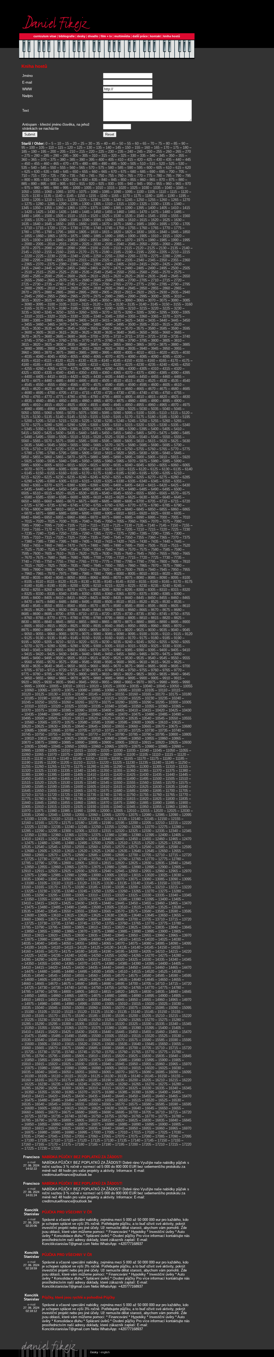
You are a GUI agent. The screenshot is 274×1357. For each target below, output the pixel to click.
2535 (85, 272)
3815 (25, 344)
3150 (165, 304)
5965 (120, 461)
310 (94, 156)
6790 (177, 505)
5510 (74, 437)
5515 (85, 437)
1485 (177, 212)
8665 (143, 610)
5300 (94, 425)
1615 (143, 220)
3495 (120, 324)
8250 (25, 590)
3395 (59, 320)
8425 (94, 598)
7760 (71, 562)
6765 (120, 505)
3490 (108, 324)
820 (65, 180)
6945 (36, 517)
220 (91, 152)
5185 (163, 417)
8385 (166, 594)
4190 (48, 365)
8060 (94, 578)
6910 (120, 513)
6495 (166, 489)
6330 (120, 481)
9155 (97, 638)
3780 (108, 340)
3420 (117, 320)
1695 (163, 224)
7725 (154, 558)
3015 (25, 300)
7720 (143, 558)
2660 (39, 280)
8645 (97, 610)
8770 (51, 618)
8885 (151, 622)
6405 (128, 485)
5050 (25, 413)
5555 (177, 437)
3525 (25, 328)
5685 (143, 445)
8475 (39, 602)
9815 (117, 674)
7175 (59, 529)
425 (149, 160)
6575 (186, 493)
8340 (62, 594)
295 (65, 156)
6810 (59, 509)
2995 (143, 296)
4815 (151, 397)
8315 (174, 590)
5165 (117, 417)
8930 (85, 626)
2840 (120, 288)
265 (178, 152)
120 (70, 148)
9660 (94, 666)
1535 (128, 216)
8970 (177, 626)
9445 (97, 654)
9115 (177, 634)
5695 (166, 445)
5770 (174, 449)
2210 (174, 252)
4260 (39, 369)
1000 (76, 188)
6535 (94, 493)
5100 (140, 413)
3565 (117, 328)
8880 (140, 622)
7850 (108, 566)
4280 (85, 369)
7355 (140, 537)
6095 (85, 469)
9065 (62, 634)
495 (114, 164)
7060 (131, 521)
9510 (82, 658)
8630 (62, 610)
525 (171, 164)
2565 (154, 272)
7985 (85, 574)
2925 (151, 292)
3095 (39, 304)
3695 (82, 336)
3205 (120, 308)
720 (43, 176)
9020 (128, 630)
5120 (185, 413)
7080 (177, 521)
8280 (94, 590)
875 (171, 180)
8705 (71, 614)
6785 (166, 505)
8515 (131, 602)
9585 (85, 662)
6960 (71, 517)
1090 (117, 192)
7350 (128, 537)
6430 (186, 485)
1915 (166, 236)
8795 (108, 618)
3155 (177, 304)
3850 (105, 344)
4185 (36, 365)
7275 (120, 533)
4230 (140, 365)
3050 (105, 300)
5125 (25, 417)
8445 (140, 598)
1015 (111, 188)
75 (160, 143)
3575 (140, 328)
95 (23, 148)
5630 (186, 441)
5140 (59, 417)
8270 (71, 590)
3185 (74, 308)
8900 (186, 622)
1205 (36, 200)
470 (65, 164)
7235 (28, 533)
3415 (105, 320)
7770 (94, 562)
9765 (166, 670)
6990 (140, 517)
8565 (82, 606)
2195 (140, 252)
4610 (177, 385)
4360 (105, 373)
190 (34, 152)
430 (159, 160)
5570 (48, 441)
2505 (186, 268)
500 (123, 164)
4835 (28, 401)
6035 (117, 465)
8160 (154, 582)
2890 (71, 292)
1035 (157, 188)
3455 (28, 324)
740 (82, 176)
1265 (174, 200)
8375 (143, 594)
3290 (151, 312)
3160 (188, 304)
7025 (51, 521)
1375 (94, 208)
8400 (36, 598)
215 (82, 152)
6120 (142, 469)
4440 (120, 377)
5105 (151, 413)
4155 (139, 361)
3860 (128, 344)
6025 (94, 465)
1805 (82, 232)
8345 (74, 594)
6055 (163, 465)
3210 (131, 308)
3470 (62, 324)
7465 (59, 545)
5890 (117, 457)
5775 (186, 449)
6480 (131, 489)
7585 (166, 549)
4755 (177, 393)
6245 (94, 477)
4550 (39, 385)
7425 (131, 541)
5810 (97, 453)
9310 (120, 646)
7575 (143, 549)
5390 (131, 429)
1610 (131, 220)
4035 (28, 357)
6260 (128, 477)
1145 (70, 196)
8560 (71, 606)
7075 (166, 521)
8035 (36, 578)
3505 (143, 324)
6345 (154, 481)
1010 (99, 188)
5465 (140, 433)
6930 (166, 513)
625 (27, 172)
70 (152, 143)
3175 (51, 308)
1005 (88, 188)
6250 (105, 477)
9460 (131, 654)
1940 (59, 240)
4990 (51, 409)
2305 (59, 260)
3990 (94, 353)
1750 (120, 228)
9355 (59, 650)
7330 (82, 537)
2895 (82, 292)
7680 (51, 558)
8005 (131, 574)
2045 (131, 244)
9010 (105, 630)
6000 (36, 465)
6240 (82, 477)
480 (85, 164)
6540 (105, 493)
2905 (105, 292)
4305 (143, 369)
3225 (166, 308)
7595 (25, 553)
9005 (94, 630)
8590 (140, 606)
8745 (163, 614)
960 (169, 184)
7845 (97, 566)
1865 (51, 236)
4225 (128, 365)
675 (123, 172)
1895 (120, 236)
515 (152, 164)
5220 (74, 421)
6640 (166, 497)
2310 (71, 260)
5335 (174, 425)
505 (133, 164)
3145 (154, 304)
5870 (71, 457)
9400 (163, 650)
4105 (25, 361)
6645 (177, 497)
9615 (154, 662)
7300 (177, 533)
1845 (174, 232)
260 (169, 152)
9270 (28, 646)
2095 (82, 248)
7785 (128, 562)
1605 (120, 220)
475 (75, 164)
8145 (119, 582)
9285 (62, 646)
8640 (85, 610)
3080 (174, 300)
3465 (51, 324)
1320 (131, 204)
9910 (166, 678)
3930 (120, 348)
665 (104, 172)
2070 (25, 248)
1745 (108, 228)
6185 (120, 473)
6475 (120, 489)
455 (37, 164)
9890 (120, 678)
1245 (128, 200)
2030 (97, 244)
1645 (48, 224)
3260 (82, 312)
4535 (174, 381)
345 (162, 156)
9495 (48, 658)
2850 (143, 288)
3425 (128, 320)
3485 (97, 324)
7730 (166, 558)
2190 (128, 252)
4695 (39, 393)
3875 (163, 344)
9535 (140, 658)
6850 (151, 509)
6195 (143, 473)
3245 (48, 312)
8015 (154, 574)
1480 (166, 212)
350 (171, 156)
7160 (25, 529)
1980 (151, 240)
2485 (140, 268)
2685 (97, 280)
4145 (116, 361)
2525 (62, 272)
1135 (47, 196)
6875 (39, 513)
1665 (94, 224)
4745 (154, 393)
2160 (59, 252)
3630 (97, 332)
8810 (143, 618)
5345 (28, 429)
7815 (28, 566)
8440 (128, 598)
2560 (143, 272)
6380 (71, 485)
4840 (39, 401)
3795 (143, 340)
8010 (143, 574)
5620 (163, 441)
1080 (94, 192)
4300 (131, 369)
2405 (120, 264)
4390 (174, 373)
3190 (85, 308)
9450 (108, 654)
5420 (36, 433)
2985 (120, 296)
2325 (105, 260)
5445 (94, 433)
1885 (97, 236)
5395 (143, 429)
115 (60, 148)
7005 (174, 517)
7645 (140, 553)
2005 (39, 244)
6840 (128, 509)
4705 (62, 393)
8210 (97, 586)
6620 (120, 497)
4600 (154, 385)
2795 (186, 284)
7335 (94, 537)
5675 (120, 445)
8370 (131, 594)
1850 (186, 232)
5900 (140, 457)
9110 (166, 634)
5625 (174, 441)
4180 (25, 365)
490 (104, 164)
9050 (28, 634)
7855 (120, 566)
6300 (51, 481)
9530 (128, 658)
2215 (186, 252)
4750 (166, 393)
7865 (143, 566)
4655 (117, 389)
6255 (117, 477)
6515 (48, 493)
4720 (97, 393)
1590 (85, 220)
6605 (85, 497)
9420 (39, 654)
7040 (85, 521)
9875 (85, 678)
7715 (131, 558)
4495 (82, 381)
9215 (71, 642)
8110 (39, 582)
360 (24, 160)
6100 (97, 469)
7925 (117, 570)
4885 (143, 401)
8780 (74, 618)
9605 (131, 662)
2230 (51, 256)
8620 (39, 610)
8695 (48, 614)
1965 (117, 240)
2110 (117, 248)
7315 (48, 537)
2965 (74, 296)
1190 (171, 196)
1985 (163, 240)
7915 (94, 570)
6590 (51, 497)
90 (183, 143)
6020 (82, 465)
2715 (166, 280)
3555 (94, 328)
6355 (177, 481)
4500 (94, 381)
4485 (59, 381)
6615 (108, 497)
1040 (168, 188)
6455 (74, 489)
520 (162, 164)
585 (120, 168)
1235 (105, 200)
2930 (163, 292)
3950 (166, 348)
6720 (186, 501)
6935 (177, 513)
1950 (82, 240)
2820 (74, 288)
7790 (140, 562)
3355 (131, 316)
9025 (140, 630)
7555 (97, 549)
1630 (177, 220)
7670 (28, 558)
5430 (59, 433)
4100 (177, 357)
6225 (48, 477)
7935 (140, 570)
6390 (94, 485)
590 (130, 168)
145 (118, 148)
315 (104, 156)
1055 (36, 192)
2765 (117, 284)
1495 (36, 216)
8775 (62, 618)
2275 (154, 256)
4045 (51, 357)
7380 (28, 541)
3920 (97, 348)
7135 (139, 525)
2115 (128, 248)
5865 (59, 457)
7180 (71, 529)
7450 (25, 545)
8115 (50, 582)
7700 (97, 558)
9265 (186, 642)
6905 (108, 513)
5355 (51, 429)
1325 (143, 204)
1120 (184, 192)
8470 (28, 602)
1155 (92, 196)
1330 (154, 204)
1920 (177, 236)
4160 (151, 361)
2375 (51, 264)
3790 (131, 340)
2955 (51, 296)
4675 (163, 389)
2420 (154, 264)
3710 (117, 336)
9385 (128, 650)
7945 (163, 570)
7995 (108, 574)
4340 (59, 373)
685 (143, 172)
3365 (154, 316)
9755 (143, 670)
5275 (36, 425)
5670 (108, 445)
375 (53, 160)
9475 (166, 654)
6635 (154, 497)
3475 (74, 324)
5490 (28, 437)
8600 (163, 606)
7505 (151, 545)
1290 (62, 204)
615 (178, 168)
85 (175, 143)
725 (53, 176)
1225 (82, 200)
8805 (131, 618)
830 (85, 180)
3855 (117, 344)
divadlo (93, 36)
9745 (120, 670)
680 (133, 172)
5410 (177, 429)
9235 (117, 642)
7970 (51, 574)
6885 (62, 513)
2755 (94, 284)
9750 (131, 670)
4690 (28, 393)
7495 (128, 545)
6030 (105, 465)
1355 (48, 208)
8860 (94, 622)
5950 (85, 461)
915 (82, 184)
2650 (186, 276)
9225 (94, 642)
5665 (97, 445)
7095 (48, 525)
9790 (59, 674)
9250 (151, 642)
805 (37, 180)
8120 (62, 582)
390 (82, 160)
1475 (154, 212)
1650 (59, 224)
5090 (117, 413)
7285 (143, 533)
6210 (177, 473)
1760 (143, 228)
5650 (62, 445)
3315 (39, 316)
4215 (105, 365)
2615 (105, 276)
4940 (105, 405)
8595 (151, 606)
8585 (128, 606)
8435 (117, 598)
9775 (25, 674)
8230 (143, 586)
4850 (62, 401)
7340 (105, 537)
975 (27, 188)
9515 (94, 658)
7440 (166, 541)
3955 (177, 348)
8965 (166, 626)
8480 (51, 602)
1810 (94, 232)
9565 (39, 662)
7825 (51, 566)
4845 (51, 401)
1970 (128, 240)
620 (188, 168)
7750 (48, 562)
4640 (82, 389)
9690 (163, 666)
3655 (154, 332)
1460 (120, 212)
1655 (71, 224)
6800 (36, 509)
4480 (48, 381)
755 (111, 176)
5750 (128, 449)
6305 (62, 481)
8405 (48, 598)
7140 (151, 525)
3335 (85, 316)
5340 (186, 425)
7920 (105, 570)
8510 (120, 602)
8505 (108, 602)
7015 (28, 521)
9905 (154, 678)
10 (59, 143)
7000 (163, 517)
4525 (151, 381)
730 (63, 176)
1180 (148, 196)
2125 (151, 248)
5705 (25, 449)
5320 (140, 425)
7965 (39, 574)
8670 (154, 610)
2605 (82, 276)
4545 (28, 385)
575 (101, 168)
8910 (39, 626)
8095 (174, 578)
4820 (163, 397)
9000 (82, 630)
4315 (166, 369)
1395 (140, 208)
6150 (39, 473)
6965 (82, 517)
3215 (143, 308)
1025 (134, 188)
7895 (48, 570)
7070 (154, 521)
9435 (74, 654)
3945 (154, 348)
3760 (62, 340)
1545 (151, 216)
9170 (131, 638)
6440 (39, 489)
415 (130, 160)
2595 (59, 276)
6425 (174, 485)
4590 (131, 385)
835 (94, 180)
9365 (82, 650)
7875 (166, 566)
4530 (163, 381)
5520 (97, 437)
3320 (51, 316)
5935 (51, 461)
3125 (108, 304)
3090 (28, 304)
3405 (82, 320)
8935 (97, 626)
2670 (62, 280)
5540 (143, 437)
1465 (131, 212)
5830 (143, 453)
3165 (28, 308)
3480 (85, 324)
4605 (166, 385)
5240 (120, 421)
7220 (163, 529)
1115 (173, 192)
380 (63, 160)
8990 (59, 630)
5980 (154, 461)
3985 (82, 353)
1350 (36, 208)
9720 (62, 670)
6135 (177, 469)
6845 (140, 509)
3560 (105, 328)
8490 (74, 602)
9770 (177, 670)
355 (181, 156)
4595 (143, 385)
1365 (71, 208)
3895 (39, 348)
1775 (177, 228)
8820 (166, 618)
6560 (151, 493)
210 (72, 152)
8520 (143, 602)
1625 (166, 220)
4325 (25, 373)
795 (188, 176)
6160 (62, 473)
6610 (97, 497)
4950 (128, 405)
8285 (105, 590)
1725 (62, 228)
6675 (82, 501)
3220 (154, 308)
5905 (151, 457)
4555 (51, 385)
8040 (48, 578)
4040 (39, 357)
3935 (131, 348)
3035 (71, 300)
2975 (97, 296)
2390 (85, 264)
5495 (39, 437)
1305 (97, 204)
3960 (25, 353)
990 (56, 188)
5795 (62, 453)
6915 (131, 513)
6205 (166, 473)
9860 (51, 678)
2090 (71, 248)
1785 (36, 232)
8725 (117, 614)
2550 (120, 272)
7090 (36, 525)
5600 (117, 441)
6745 (74, 505)
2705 (143, 280)
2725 (25, 284)
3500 (131, 324)
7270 (108, 533)
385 (72, 160)
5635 (28, 445)
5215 (62, 421)
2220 (28, 256)
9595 (108, 662)
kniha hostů (171, 36)
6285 (186, 477)
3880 (174, 344)
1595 (97, 220)
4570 (85, 385)
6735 (51, 505)
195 (43, 152)
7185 (82, 529)
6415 (151, 485)
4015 (151, 353)
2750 (82, 284)
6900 (97, 513)
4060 (85, 357)
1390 (128, 208)
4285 (97, 369)
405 (111, 160)
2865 (177, 288)
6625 (131, 497)
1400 (151, 208)
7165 (36, 529)
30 (90, 143)
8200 (74, 586)
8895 (174, 622)
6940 (25, 517)
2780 (151, 284)
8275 (82, 590)
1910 (154, 236)
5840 (166, 453)
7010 (186, 517)
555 (63, 168)
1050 (25, 192)
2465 (94, 268)
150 (128, 148)
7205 (128, 529)
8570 (94, 606)
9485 (25, 658)
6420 (163, 485)
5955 (97, 461)
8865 (105, 622)
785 (169, 176)
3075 (163, 300)
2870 (25, 292)
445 (188, 160)
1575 (51, 220)
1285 (51, 204)
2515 (39, 272)
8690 (36, 614)
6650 (25, 501)
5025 (131, 409)
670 (114, 172)
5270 (25, 425)
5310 (117, 425)
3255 (71, 312)
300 (75, 156)
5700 (177, 445)
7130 (128, 525)
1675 (117, 224)
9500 (59, 658)
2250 (97, 256)
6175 (97, 473)
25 (82, 143)
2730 (36, 284)
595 (140, 168)
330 (133, 156)
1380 (105, 208)
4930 (82, 405)
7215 (151, 529)
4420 (74, 377)
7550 (85, 549)
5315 (128, 425)
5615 (151, 441)
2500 (174, 268)
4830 (186, 397)
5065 (59, 413)
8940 (108, 626)
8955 (143, 626)
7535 (51, 549)
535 (24, 168)
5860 (48, 457)
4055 (74, 357)
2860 (166, 288)
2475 (117, 268)
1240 (117, 200)
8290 (117, 590)
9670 (117, 666)
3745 (28, 340)
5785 (39, 453)
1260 (163, 200)
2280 (166, 256)
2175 (94, 252)
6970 (94, 517)
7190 (94, 529)
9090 (120, 634)
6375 (59, 485)
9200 (36, 642)
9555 (186, 658)
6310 (74, 481)
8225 (131, 586)
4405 (39, 377)
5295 (82, 425)
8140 (108, 582)
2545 (108, 272)
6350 (166, 481)
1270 (186, 200)
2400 (108, 264)
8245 (177, 586)
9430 (62, 654)
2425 (166, 264)
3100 (51, 304)
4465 (177, 377)
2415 (143, 264)
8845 (59, 622)
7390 (51, 541)
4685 (186, 389)
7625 (94, 553)
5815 (108, 453)
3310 (28, 316)
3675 (36, 336)
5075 (82, 413)
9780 (36, 674)
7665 (186, 553)
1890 (108, 236)
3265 (94, 312)
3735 (174, 336)
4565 (74, 385)
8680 (177, 610)
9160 (108, 638)
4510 (117, 381)
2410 (131, 264)
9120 (188, 634)
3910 (74, 348)
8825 (177, 618)
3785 (120, 340)
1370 (82, 208)
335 (143, 156)
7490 (117, 545)
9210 (59, 642)
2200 (151, 252)
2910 (117, 292)
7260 (85, 533)
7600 (36, 553)
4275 (74, 369)
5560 (25, 441)
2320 (94, 260)
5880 (94, 457)
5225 (85, 421)
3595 (186, 328)
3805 (166, 340)
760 (120, 176)
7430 (143, 541)
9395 (151, 650)
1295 (74, 204)
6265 (140, 477)
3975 (59, 353)
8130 (85, 582)
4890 (154, 401)
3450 (186, 320)
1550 (163, 216)
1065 (59, 192)
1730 (74, 228)
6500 (177, 489)
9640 (48, 666)
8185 (39, 586)
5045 (177, 409)
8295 (128, 590)
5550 (166, 437)
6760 (108, 505)
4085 (143, 357)
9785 (48, 674)
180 (185, 148)
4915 (48, 405)
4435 (108, 377)
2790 (174, 284)
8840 (48, 622)
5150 (82, 417)
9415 (28, 654)
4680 (174, 389)
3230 (177, 308)
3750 (39, 340)
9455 (120, 654)
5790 (51, 453)
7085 (25, 525)
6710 (163, 501)
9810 (105, 674)
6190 (131, 473)
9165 (120, 638)
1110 (162, 192)
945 (140, 184)
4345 (71, 373)
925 (101, 184)
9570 (51, 662)
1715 (39, 228)
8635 (74, 610)
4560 (62, 385)
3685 (59, 336)
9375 (105, 650)
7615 (71, 553)
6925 (154, 513)
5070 (71, 413)
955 (159, 184)
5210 (51, 421)
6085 (62, 469)
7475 (82, 545)
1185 (159, 196)
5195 (186, 417)
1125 (25, 196)
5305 (105, 425)
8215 (108, 586)
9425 (51, 654)
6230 (59, 477)
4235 (151, 365)
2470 (105, 268)
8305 (151, 590)
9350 (48, 650)
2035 (108, 244)
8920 (62, 626)
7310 (36, 537)
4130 (82, 361)
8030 (25, 578)
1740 (97, 228)
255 (159, 152)
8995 (71, 630)
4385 (163, 373)
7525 (28, 549)
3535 (48, 328)
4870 (108, 401)
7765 (82, 562)
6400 (117, 485)
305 (85, 156)
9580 (74, 662)
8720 (105, 614)
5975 (143, 461)
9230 (105, 642)
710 (24, 176)
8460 (174, 598)
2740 (59, 284)
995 (65, 188)
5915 (174, 457)
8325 (28, 594)
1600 (108, 220)
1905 (143, 236)
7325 (71, 537)
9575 (62, 662)
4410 (51, 377)
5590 (94, 441)
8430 (105, 598)
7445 (177, 541)
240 (130, 152)
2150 (36, 252)
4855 (74, 401)
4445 (131, 377)
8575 (105, 606)
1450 (97, 212)
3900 (51, 348)
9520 (105, 658)
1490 (25, 216)
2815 (62, 288)
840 (104, 180)
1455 (108, 212)
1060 (48, 192)
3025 (48, 300)
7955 (186, 570)
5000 (74, 409)
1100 (140, 192)
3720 (140, 336)
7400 (74, 541)
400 (101, 160)
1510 (71, 216)
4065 (97, 357)
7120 (105, 525)
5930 (39, 461)
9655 (82, 666)
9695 (174, 666)
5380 (108, 429)
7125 (116, 525)
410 (120, 160)
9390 (140, 650)
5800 (74, 453)
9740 (108, 670)
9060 (51, 634)
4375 (140, 373)
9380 (117, 650)
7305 (25, 537)
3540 (59, 328)
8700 (59, 614)
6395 (105, 485)
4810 (140, 397)
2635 (151, 276)
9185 (166, 638)
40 (106, 143)
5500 (51, 437)
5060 (48, 413)
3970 (48, 353)
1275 (28, 204)
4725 (108, 393)
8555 (59, 606)
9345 (36, 650)
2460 (82, 268)
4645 (94, 389)
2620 (117, 276)
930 (111, 184)
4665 (140, 389)
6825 (94, 509)
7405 (85, 541)
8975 (25, 630)
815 (56, 180)
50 (121, 143)
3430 (140, 320)
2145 (25, 252)
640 (56, 172)
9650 (71, 666)
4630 (59, 389)
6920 (143, 513)
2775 (140, 284)
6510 (36, 493)
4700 (51, 393)
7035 (74, 521)
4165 (162, 361)
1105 (151, 192)
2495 (163, 268)
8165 (165, 582)
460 (46, 164)
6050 (151, 465)
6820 (82, 509)
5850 (25, 457)
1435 (62, 212)
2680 (85, 280)
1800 (71, 232)
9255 (163, 642)
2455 (71, 268)
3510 (154, 324)
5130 (36, 417)
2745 (71, 284)
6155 (51, 473)
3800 (154, 340)
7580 (154, 549)
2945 (28, 296)
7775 (105, 562)
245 (140, 152)
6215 (25, 477)
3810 (177, 340)
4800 (117, 397)
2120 (139, 248)
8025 (177, 574)
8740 (151, 614)
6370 (48, 485)
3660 (166, 332)
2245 (85, 256)
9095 (131, 634)
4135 (93, 361)
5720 (59, 449)
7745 (36, 562)
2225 (39, 256)
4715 (85, 393)
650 (75, 172)
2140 (185, 248)
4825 (174, 397)
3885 (186, 344)
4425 (85, 377)
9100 (143, 634)
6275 (163, 477)
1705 (186, 224)
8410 (59, 598)
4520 (140, 381)
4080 (131, 357)
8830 (25, 622)
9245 (140, 642)
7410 (97, 541)
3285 (140, 312)
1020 (122, 188)
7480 (94, 545)
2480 (128, 268)
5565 (36, 441)
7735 (177, 558)
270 (188, 152)
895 (43, 184)
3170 (39, 308)
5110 (163, 413)
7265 (97, 533)
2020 (74, 244)
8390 (177, 594)
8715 (94, 614)
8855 (82, 622)
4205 (82, 365)
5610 (140, 441)
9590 (97, 662)
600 (149, 168)
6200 (154, 473)
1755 (131, 228)
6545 (117, 493)
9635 (36, 666)
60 (137, 143)
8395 (25, 598)
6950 (48, 517)
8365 (120, 594)
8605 (174, 606)
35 (98, 143)
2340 (140, 260)
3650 (143, 332)
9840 (174, 674)
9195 (25, 642)
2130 (162, 248)
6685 (105, 501)
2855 (154, 288)
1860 (39, 236)
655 (85, 172)
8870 (117, 622)
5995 (25, 465)
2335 (128, 260)
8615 (28, 610)
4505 (105, 381)
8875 (128, 622)
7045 (97, 521)
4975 (186, 405)
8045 (59, 578)
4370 (128, 373)
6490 (154, 489)
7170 (48, 529)
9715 (51, 670)
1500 (48, 216)
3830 (59, 344)
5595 (105, 441)
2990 (131, 296)
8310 (163, 590)
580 (111, 168)
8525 (154, 602)
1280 (39, 204)
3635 (108, 332)
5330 (163, 425)
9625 (177, 662)
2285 (177, 256)
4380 (151, 373)
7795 (151, 562)
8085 (151, 578)
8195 (62, 586)
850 (123, 180)
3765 (74, 340)
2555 (131, 272)
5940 (62, 461)
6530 (82, 493)
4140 (105, 361)
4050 (62, 357)
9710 (39, 670)
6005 (48, 465)
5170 (128, 417)
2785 (163, 284)
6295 (39, 481)
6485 (143, 489)
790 (178, 176)
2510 (28, 272)
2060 (166, 244)
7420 (120, 541)
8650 (108, 610)
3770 (85, 340)
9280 (51, 646)
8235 (154, 586)
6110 (120, 469)
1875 (74, 236)
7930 (128, 570)
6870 (28, 513)
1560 (186, 216)
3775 (97, 340)
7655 (163, 553)
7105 (71, 525)
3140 (142, 304)
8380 (154, 594)
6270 (151, 477)
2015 (62, 244)
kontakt (155, 36)
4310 (154, 369)
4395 (186, 373)
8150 (131, 582)
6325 (108, 481)
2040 (120, 244)
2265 (131, 256)
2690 (108, 280)
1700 (174, 224)
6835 (117, 509)
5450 (105, 433)
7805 (174, 562)
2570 (166, 272)
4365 (117, 373)
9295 (85, 646)
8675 (166, 610)
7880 (177, 566)
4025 (174, 353)
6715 (174, 501)
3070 (151, 300)
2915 (128, 292)
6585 (39, 497)
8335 (51, 594)
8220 (120, 586)
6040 (128, 465)
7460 (48, 545)
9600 (120, 662)
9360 (71, 650)
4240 (163, 365)
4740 (143, 393)
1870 (62, 236)
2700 (131, 280)
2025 (85, 244)
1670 (105, 224)
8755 (186, 614)
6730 (39, 505)
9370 (94, 650)
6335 (131, 481)
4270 (62, 369)
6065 (186, 465)
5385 (120, 429)
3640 (120, 332)
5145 (71, 417)
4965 (163, 405)
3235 (25, 312)
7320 (59, 537)
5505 (62, 437)
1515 (82, 216)
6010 (59, 465)
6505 (25, 493)
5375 (97, 429)
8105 (28, 582)
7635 (117, 553)
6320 (97, 481)
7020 (39, 521)
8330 (39, 594)
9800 (82, 674)
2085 (59, 248)
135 (99, 148)
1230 (94, 200)
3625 (85, 332)
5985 (166, 461)
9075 (85, 634)
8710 (82, 614)
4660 (128, 389)
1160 (103, 196)
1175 (137, 196)
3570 (128, 328)
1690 (151, 224)
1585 (74, 220)
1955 (94, 240)
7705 (108, 558)
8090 (163, 578)
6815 (71, 509)
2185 (117, 252)
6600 (74, 497)
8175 (188, 582)
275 (27, 156)
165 (156, 148)
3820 (36, 344)
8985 (48, 630)
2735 (48, 284)
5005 (85, 409)
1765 (154, 228)
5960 (108, 461)
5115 (174, 413)
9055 (39, 634)
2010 (51, 244)
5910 (163, 457)
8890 (163, 622)
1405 (163, 208)
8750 (174, 614)
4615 (25, 389)
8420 (82, 598)
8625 (51, 610)
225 (101, 152)
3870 (151, 344)
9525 (117, 658)
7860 (131, 566)
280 (37, 156)
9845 (186, 674)
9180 (154, 638)
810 (46, 180)
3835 (71, 344)
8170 (177, 582)
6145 (28, 473)
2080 (48, 248)
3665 (177, 332)
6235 (71, 477)
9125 (28, 638)
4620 (36, 389)
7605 (48, 553)
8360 (108, 594)
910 (72, 184)
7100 (59, 525)
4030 (186, 353)
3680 (48, 336)
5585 (82, 441)
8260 (48, 590)
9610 (143, 662)
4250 (186, 365)
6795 (25, 509)
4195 (59, 365)
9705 (28, 670)
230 (111, 152)
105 (41, 148)
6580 (28, 497)
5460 (128, 433)
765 (130, 176)
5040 (166, 409)
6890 (74, 513)
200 (53, 152)
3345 (108, 316)
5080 (94, 413)
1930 (36, 240)
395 (91, 160)
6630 (143, 497)
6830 (105, 509)
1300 (85, 204)
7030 (62, 521)
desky (81, 36)
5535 (131, 437)
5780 (28, 453)
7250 (62, 533)
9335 (177, 646)
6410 (140, 485)
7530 (39, 549)
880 (181, 180)
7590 (177, 549)
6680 (94, 501)
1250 (140, 200)
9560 (28, 662)
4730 (120, 393)
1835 (151, 232)
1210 (48, 200)
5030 (143, 409)
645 (65, 172)
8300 (140, 590)
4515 (128, 381)
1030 (145, 188)
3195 (97, 308)
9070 (74, 634)
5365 (74, 429)
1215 (59, 200)
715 (34, 176)
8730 (128, 614)
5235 (108, 421)
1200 (25, 200)
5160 (105, 417)
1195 (182, 196)
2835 (108, 288)
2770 (128, 284)
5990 (177, 461)
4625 (48, 389)
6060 (174, 465)
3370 (166, 316)
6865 (186, 509)
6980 (117, 517)
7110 (82, 525)
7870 (154, 566)
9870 (74, 678)
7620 (82, 553)
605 (159, 168)
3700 (94, 336)
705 (181, 172)
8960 (154, 626)
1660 (82, 224)
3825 (48, 344)
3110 (74, 304)
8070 (117, 578)
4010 (140, 353)
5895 (128, 457)
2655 (28, 280)
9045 (186, 630)
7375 (186, 537)
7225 (174, 529)
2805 (39, 288)
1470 (143, 212)
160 (147, 148)
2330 (117, 260)
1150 (81, 196)
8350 (85, 594)
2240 (74, 256)
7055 (120, 521)
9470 (154, 654)
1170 (126, 196)
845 (114, 180)
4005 (128, 353)
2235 (62, 256)
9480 (177, 654)
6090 (74, 469)
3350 (120, 316)
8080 (140, 578)
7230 (186, 529)
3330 (74, 316)
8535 (177, 602)
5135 (48, 417)
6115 (131, 469)
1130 (36, 196)
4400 (28, 377)
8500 (97, 602)
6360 (25, 485)
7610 (59, 553)
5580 (71, 441)
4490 (71, 381)
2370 (39, 264)
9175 (143, 638)
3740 (186, 336)
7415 (108, 541)
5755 (140, 449)
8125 (73, 582)
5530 (120, 437)
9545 (163, 658)
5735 (94, 449)
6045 (140, 465)
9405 (174, 650)
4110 (36, 361)
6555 (140, 493)
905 (63, 184)
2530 (74, 272)
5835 (154, 453)
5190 (174, 417)
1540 (140, 216)
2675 (74, 280)
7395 (62, 541)
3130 (119, 304)
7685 (62, 558)
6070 (28, 469)
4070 (108, 357)
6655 (36, 501)
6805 (48, 509)
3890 (28, 348)
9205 (48, 642)
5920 (186, 457)
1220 (71, 200)
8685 (25, 614)
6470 (108, 489)
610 (169, 168)
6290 (28, 481)
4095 (166, 357)
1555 (174, 216)
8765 (39, 618)
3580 (151, 328)
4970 (174, 405)
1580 (62, 220)
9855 (39, 678)
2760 (105, 284)
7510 (163, 545)
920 (91, 184)
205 (63, 152)
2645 (174, 276)
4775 (59, 397)
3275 (117, 312)
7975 (62, 574)
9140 (62, 638)
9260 (174, 642)
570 (91, 168)
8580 (117, 606)
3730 (163, 336)
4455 (154, 377)
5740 (105, 449)
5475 (163, 433)
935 (120, 184)
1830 (140, 232)
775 (149, 176)
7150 (174, 525)
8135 (96, 582)
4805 (128, 397)
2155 (48, 252)
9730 (85, 670)
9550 (174, 658)
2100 (94, 248)
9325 (154, 646)
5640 (39, 445)
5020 (120, 409)
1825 (128, 232)
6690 (117, 501)
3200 (108, 308)
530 (181, 164)
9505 (71, 658)
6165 (74, 473)
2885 (59, 292)
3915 (85, 348)
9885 (108, 678)
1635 (25, 224)
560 (72, 168)
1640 (36, 224)
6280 (174, 477)
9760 (154, 670)
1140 (58, 196)
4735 (131, 393)
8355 (97, 594)
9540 (151, 658)
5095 (128, 413)
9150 (85, 638)
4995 (62, 409)
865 (152, 180)
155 (137, 148)
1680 (128, 224)
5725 (71, 449)
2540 (97, 272)
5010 (97, 409)
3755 (51, 340)
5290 (71, 425)
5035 (154, 409)
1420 (28, 212)
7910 (82, 570)
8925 (74, 626)
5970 (131, 461)
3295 (163, 312)
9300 (97, 646)
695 (162, 172)
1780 (25, 232)
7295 (166, 533)
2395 (97, 264)
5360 (62, 429)
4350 (82, 373)
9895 (131, 678)
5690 (154, 445)
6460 (85, 489)
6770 (131, 505)
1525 (105, 216)
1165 (115, 196)
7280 (131, 533)
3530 (36, 328)
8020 (166, 574)
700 (171, 172)
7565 (120, 549)
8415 (71, 598)
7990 (97, 574)
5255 (154, 421)
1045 (180, 188)
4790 (94, 397)
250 (149, 152)
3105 (62, 304)
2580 (25, 276)
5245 (131, 421)
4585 (120, 385)
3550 (82, 328)
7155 (185, 525)
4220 (117, 365)
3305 (186, 312)
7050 (108, 521)
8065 (105, 578)
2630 (140, 276)
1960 (105, 240)
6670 (71, 501)
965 (178, 184)
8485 (62, 602)
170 (166, 148)
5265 (177, 421)
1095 (128, 192)
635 (46, 172)
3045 (94, 300)
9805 (94, 674)
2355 (174, 260)
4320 (177, 369)
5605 (128, 441)
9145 (74, 638)
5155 (94, 417)
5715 (48, 449)
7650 (151, 553)
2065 (177, 244)
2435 (25, 268)
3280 (128, 312)
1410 (174, 208)
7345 (117, 537)
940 (130, 184)
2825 (85, 288)
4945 (117, 405)
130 (89, 148)
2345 (151, 260)
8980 (36, 630)
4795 (105, 397)
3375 (177, 316)
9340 (25, 650)
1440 (74, 212)
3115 (85, 304)
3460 (39, 324)
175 (176, 148)
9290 (74, 646)
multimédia (122, 36)
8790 (97, 618)
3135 (131, 304)
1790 (48, 232)
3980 (71, 353)
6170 (85, 473)
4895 (166, 401)
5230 (97, 421)
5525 (108, 437)
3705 (105, 336)
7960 (28, 574)
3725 (151, 336)
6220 (36, 477)
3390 (48, 320)
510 (143, 164)
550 (53, 168)
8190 (51, 586)
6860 (174, 509)
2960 (62, 296)
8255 (36, 590)
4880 (131, 401)
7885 (25, 570)
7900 (59, 570)
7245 (51, 533)
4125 (70, 361)
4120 (59, 361)
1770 (166, 228)
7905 (71, 570)
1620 (154, 220)
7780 (117, 562)
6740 (62, 505)
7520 (186, 545)
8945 (120, 626)
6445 (51, 489)
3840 (82, 344)
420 (140, 160)
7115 (93, 525)
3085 (186, 300)
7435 (154, 541)
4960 (151, 405)
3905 (62, 348)
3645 (131, 332)
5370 (85, 429)
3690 (71, 336)
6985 (128, 517)
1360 (59, 208)
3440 (163, 320)
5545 (154, 437)
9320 (143, 646)
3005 (166, 296)
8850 (71, 622)
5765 (163, 449)
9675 (128, 666)
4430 (97, 377)
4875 (120, 401)
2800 (28, 288)
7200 (117, 529)
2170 (82, 252)
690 (152, 172)
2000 (28, 244)
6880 (51, 513)
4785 (82, 397)
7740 (25, 562)
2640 (163, 276)
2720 (177, 280)
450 (27, 164)
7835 (74, 566)
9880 (97, 678)
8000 (120, 574)
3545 (71, 328)
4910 (36, 405)
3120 (96, 304)
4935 (94, 405)
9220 (82, 642)
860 (143, 180)
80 (168, 143)
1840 (163, 232)
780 (159, 176)
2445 (48, 268)
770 (140, 176)
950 (149, 184)
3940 (143, 348)
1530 (117, 216)
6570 (174, 493)
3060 (128, 300)
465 (56, 164)
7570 (131, 549)
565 (82, 168)
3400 (71, 320)
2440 (36, 268)
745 (91, 176)
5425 (48, 433)
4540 (186, 381)
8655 (120, 610)
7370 (174, 537)
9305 (108, 646)
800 (27, 180)
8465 (186, 598)
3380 (25, 320)
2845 (131, 288)
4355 (94, 373)
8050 (71, 578)
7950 (174, 570)
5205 (39, 421)
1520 (94, 216)
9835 (163, 674)
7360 (151, 537)
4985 (39, 409)
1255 (151, 200)
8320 (186, 590)
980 (37, 188)
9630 (25, 666)
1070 (71, 192)
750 (101, 176)
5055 (36, 413)
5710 (36, 449)
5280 (48, 425)
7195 (105, 529)
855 (133, 180)
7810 (186, 562)
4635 (71, 389)
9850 (28, 678)
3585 (163, 328)
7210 (140, 529)
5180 (151, 417)
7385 (39, 541)
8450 (151, 598)
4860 (85, 401)
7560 (108, 549)
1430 (51, 212)
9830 (151, 674)
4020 (163, 353)
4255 (28, 369)
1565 (28, 220)
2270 (143, 256)
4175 (185, 361)
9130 (39, 638)
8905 (28, 626)
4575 (97, 385)
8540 (25, 606)
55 (129, 143)
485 (94, 164)
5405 (166, 429)
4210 (94, 365)
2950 (39, 296)
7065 (143, 521)
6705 (151, 501)
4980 (28, 409)
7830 (62, 566)
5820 (120, 453)
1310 (108, 204)
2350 (163, 260)
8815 (154, 618)
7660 (174, 553)
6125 (154, 469)
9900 (143, 678)
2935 (174, 292)
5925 (28, 461)
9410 (186, 650)
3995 (105, 353)
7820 (39, 566)
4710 (74, 393)
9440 (85, 654)
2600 (71, 276)
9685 (151, 666)
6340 (143, 481)
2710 (154, 280)
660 (94, 172)
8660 (131, 610)
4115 (47, 361)
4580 (108, 385)
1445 (85, 212)
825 (75, 180)
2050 (143, 244)
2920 (140, 292)
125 (79, 148)
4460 (166, 377)
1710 (28, 228)
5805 (85, 453)
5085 (105, 413)
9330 (166, 646)
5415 (25, 433)
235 (120, 152)
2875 (36, 292)
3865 (140, 344)
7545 (74, 549)
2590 (48, 276)
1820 (117, 232)
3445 (174, 320)
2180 (105, 252)
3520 (177, 324)
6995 (151, 517)
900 (53, 184)
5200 (28, 421)
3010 (177, 296)
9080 (97, 634)
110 (51, 148)
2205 (163, 252)
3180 (62, 308)
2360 (186, 260)
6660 (48, 501)
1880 (85, 236)
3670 (25, 336)
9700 (186, 666)
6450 (62, 489)
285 (46, 156)
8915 (51, 626)
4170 (174, 361)
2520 (51, 272)
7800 (163, 562)
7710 (120, 558)
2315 (82, 260)
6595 (62, 497)
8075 (128, 578)
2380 (62, 264)
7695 (85, 558)
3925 (108, 348)
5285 (59, 425)
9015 (117, 630)
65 (144, 143)
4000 (117, 353)
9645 (59, 666)
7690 (74, 558)
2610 (94, 276)
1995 (186, 240)
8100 (186, 578)
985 (46, 188)
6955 (59, 517)
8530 (166, 602)
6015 (71, 465)
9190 (177, 638)
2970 (85, 296)
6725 (28, 505)
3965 (36, 353)
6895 (85, 513)
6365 (36, 485)
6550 (128, 493)
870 (162, 180)
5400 (154, 429)
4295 (120, 369)
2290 (25, 260)
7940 (151, 570)
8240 (166, 586)
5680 (131, 445)
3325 (62, 316)
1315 (120, 204)
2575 (177, 272)
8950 (131, 626)
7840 (85, 566)
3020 (36, 300)
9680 (140, 666)
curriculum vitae (44, 36)
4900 (177, 401)
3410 (94, 320)
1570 (39, 220)
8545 (36, 606)
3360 (143, 316)
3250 (59, 312)
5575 (59, 441)
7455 (36, 545)
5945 (74, 461)
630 (37, 172)
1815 (105, 232)
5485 (186, 433)
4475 (36, 381)
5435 (71, 433)
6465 (97, 489)
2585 (36, 276)
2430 (177, 264)
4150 (128, 361)
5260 (166, 421)
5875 (82, 457)
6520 (59, 493)
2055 (154, 244)
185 (24, 152)
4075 (120, 357)
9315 (131, 646)
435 (169, 160)
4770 (48, 397)
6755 (97, 505)
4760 (25, 397)
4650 (105, 389)
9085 (108, 634)
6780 (154, 505)
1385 (117, 208)
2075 (36, 248)
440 (178, 160)
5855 (36, 457)
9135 (51, 638)
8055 (82, 578)
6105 (108, 469)
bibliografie (67, 36)
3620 (74, 332)
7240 (39, 533)
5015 (108, 409)
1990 (174, 240)
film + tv (106, 36)
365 (34, 160)
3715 (128, 336)
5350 (39, 429)
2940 (186, 292)
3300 (174, 312)
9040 (174, 630)
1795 (59, 232)
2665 (51, 280)
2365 (28, 264)
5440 (82, 433)
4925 (71, 405)
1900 (131, 236)
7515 (174, 545)
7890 (36, 570)
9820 (128, 674)
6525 (71, 493)
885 (24, 184)
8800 (120, 618)
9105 (154, 634)
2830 (97, 288)
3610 (51, 332)
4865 (97, 401)
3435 (151, 320)
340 (152, 156)
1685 (140, 224)
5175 (140, 417)
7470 (71, 545)
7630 (105, 553)
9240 (128, 642)
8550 (48, 606)
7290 (154, 533)
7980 (74, 574)
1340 (177, 204)
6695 (128, 501)
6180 (108, 473)
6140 (188, 469)
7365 (163, 537)
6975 (105, 517)
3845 (94, 344)
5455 (117, 433)
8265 (59, 590)
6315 (85, 481)
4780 (71, 397)
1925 (25, 240)
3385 (36, 320)
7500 (140, 545)
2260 (120, 256)
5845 (177, 453)
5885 (105, 457)
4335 (48, 373)
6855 (163, 509)
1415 (186, 208)
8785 (85, 618)
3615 (62, 332)
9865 (62, 678)
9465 (143, 654)
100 (32, 148)
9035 (163, 630)
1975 (140, 240)
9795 (71, 674)
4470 (25, 381)
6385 (82, 485)
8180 (28, 586)
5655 (74, 445)
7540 (62, 549)
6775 (143, 505)
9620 (166, 662)
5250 (143, 421)
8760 (28, 618)
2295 (36, 260)
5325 (151, 425)
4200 (71, 365)
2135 (174, 248)
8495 (85, 602)
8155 (142, 582)
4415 (62, 377)
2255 (108, 256)
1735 (85, 228)
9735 (97, 670)
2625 (128, 276)
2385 (74, 264)
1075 (82, 192)
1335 (166, 204)
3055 (117, 300)
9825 (140, 674)
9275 (39, 646)
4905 (25, 405)
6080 (51, 469)
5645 (51, 445)
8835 (36, 622)
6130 (165, 469)
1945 (71, 240)
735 (72, 176)
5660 (85, 445)
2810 (51, 288)
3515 (166, 324)
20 (75, 143)
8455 (163, 598)
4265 (51, 369)
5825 (131, 453)
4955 (140, 405)
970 (188, 184)
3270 (105, 312)
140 (108, 148)
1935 (48, 240)
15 (67, 143)
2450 (59, 268)
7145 (162, 525)
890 (34, 184)
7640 (128, 553)
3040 (82, 300)
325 (123, 156)
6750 (85, 505)
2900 (94, 292)
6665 (59, 501)
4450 (143, 377)
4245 (174, 365)
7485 (105, 545)
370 (43, 160)
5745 (117, 449)
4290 (108, 369)
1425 (39, 212)
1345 (25, 208)
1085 (105, 192)
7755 (59, 562)
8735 (140, 614)
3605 (39, 332)
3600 (28, 332)
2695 (120, 280)
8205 (85, 586)
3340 (97, 316)
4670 (151, 389)
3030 (59, 300)
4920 (59, 405)
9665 (105, 666)
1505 (59, 216)
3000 (154, 296)
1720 (51, 228)
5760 (151, 449)
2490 (151, 268)
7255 (74, 533)
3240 (36, 312)
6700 (140, 501)
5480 (174, 433)
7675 (39, 558)
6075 (39, 469)
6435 (28, 489)
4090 (154, 357)
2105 (105, 248)
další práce (140, 36)
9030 (151, 630)
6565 (163, 493)
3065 (140, 300)
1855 (28, 236)
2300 (48, 260)
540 (34, 168)
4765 (36, 397)
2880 (48, 292)
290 (56, 156)
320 (114, 156)
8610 (186, 606)
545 (43, 168)
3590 (174, 328)
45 (113, 143)
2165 (71, 252)
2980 (108, 296)
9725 (74, 670)
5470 (151, 433)
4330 (36, 373)
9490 (36, 658)
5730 (82, 449)
